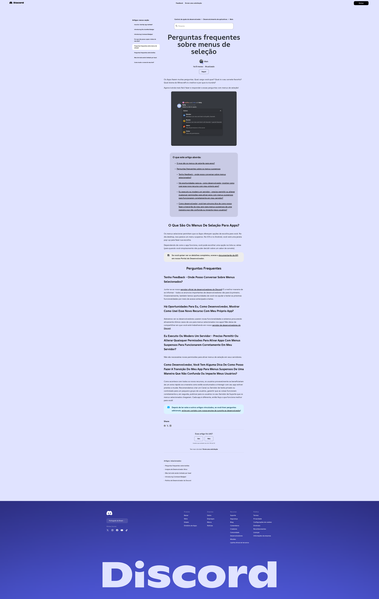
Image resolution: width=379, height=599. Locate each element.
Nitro (186, 519)
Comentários (234, 525)
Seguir (204, 71)
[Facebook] (165, 426)
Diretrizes (256, 525)
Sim (198, 438)
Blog (232, 522)
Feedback (179, 3)
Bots (231, 19)
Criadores (233, 529)
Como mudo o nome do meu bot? (144, 62)
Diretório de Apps (190, 525)
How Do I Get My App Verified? (143, 24)
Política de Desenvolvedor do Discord (178, 480)
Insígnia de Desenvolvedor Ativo (176, 469)
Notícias (210, 525)
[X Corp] (167, 426)
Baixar (186, 515)
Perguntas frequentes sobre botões (144, 52)
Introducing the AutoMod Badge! (144, 29)
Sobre (209, 515)
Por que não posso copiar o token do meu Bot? (145, 40)
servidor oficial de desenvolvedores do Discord (201, 290)
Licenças (256, 532)
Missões (233, 539)
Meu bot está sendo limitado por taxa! (145, 57)
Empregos (210, 519)
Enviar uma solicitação (193, 3)
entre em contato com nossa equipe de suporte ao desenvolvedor (211, 411)
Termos (255, 515)
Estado (186, 522)
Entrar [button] (361, 3)
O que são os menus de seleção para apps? (196, 163)
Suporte (233, 515)
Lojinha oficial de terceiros (239, 542)
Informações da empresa (262, 536)
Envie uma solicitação (210, 449)
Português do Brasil (116, 521)
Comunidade (234, 532)
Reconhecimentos (259, 529)
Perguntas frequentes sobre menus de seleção (145, 47)
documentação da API (228, 255)
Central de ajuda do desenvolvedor (187, 19)
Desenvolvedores (236, 536)
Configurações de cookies (262, 522)
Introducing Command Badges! (143, 34)
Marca (209, 522)
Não (208, 438)
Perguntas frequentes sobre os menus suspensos (198, 169)
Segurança (234, 519)
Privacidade (257, 519)
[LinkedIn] (170, 426)
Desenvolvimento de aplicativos (215, 19)
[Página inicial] (16, 3)
